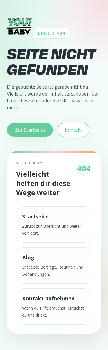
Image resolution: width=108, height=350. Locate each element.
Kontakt (73, 130)
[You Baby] (19, 26)
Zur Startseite (30, 130)
